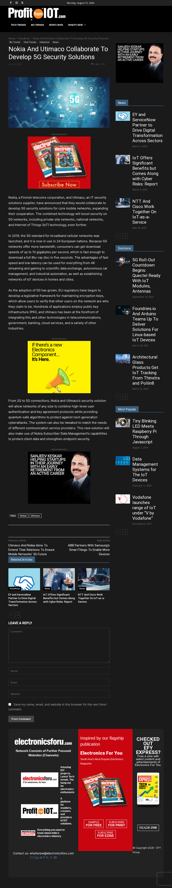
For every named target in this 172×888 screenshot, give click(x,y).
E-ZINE (152, 827)
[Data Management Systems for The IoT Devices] (123, 460)
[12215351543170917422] (59, 503)
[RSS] (47, 857)
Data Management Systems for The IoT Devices (145, 469)
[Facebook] (10, 3)
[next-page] (17, 615)
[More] (96, 71)
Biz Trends (15, 42)
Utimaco (35, 515)
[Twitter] (51, 857)
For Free (94, 825)
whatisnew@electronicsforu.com (52, 853)
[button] (159, 25)
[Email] (86, 71)
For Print (116, 825)
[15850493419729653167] (59, 188)
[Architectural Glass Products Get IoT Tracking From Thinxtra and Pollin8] (123, 358)
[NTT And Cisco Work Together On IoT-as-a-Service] (94, 579)
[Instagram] (16, 3)
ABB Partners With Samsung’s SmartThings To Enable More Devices (89, 550)
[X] (22, 3)
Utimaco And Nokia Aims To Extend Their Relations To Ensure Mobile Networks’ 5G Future (31, 550)
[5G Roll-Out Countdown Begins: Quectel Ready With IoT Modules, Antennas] (123, 261)
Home (12, 38)
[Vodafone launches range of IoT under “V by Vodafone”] (123, 499)
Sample (94, 824)
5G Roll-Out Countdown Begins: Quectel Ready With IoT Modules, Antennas (146, 275)
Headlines (24, 38)
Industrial (44, 42)
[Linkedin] (76, 71)
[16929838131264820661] (59, 392)
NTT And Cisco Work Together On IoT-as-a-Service (91, 598)
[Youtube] (55, 857)
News (56, 42)
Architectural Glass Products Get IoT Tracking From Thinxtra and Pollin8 (146, 370)
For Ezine (105, 835)
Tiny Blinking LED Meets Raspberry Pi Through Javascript (144, 431)
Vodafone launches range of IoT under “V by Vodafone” (144, 508)
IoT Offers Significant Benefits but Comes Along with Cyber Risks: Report (59, 598)
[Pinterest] (57, 71)
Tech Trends (30, 42)
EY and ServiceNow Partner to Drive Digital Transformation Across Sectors (147, 127)
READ (148, 827)
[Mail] (41, 857)
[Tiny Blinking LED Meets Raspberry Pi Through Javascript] (123, 422)
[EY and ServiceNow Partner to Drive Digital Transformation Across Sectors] (24, 579)
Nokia (23, 515)
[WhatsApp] (67, 71)
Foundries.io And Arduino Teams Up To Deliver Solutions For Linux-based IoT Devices (145, 324)
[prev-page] (11, 615)
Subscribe (116, 824)
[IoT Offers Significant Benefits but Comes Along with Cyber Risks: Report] (59, 579)
